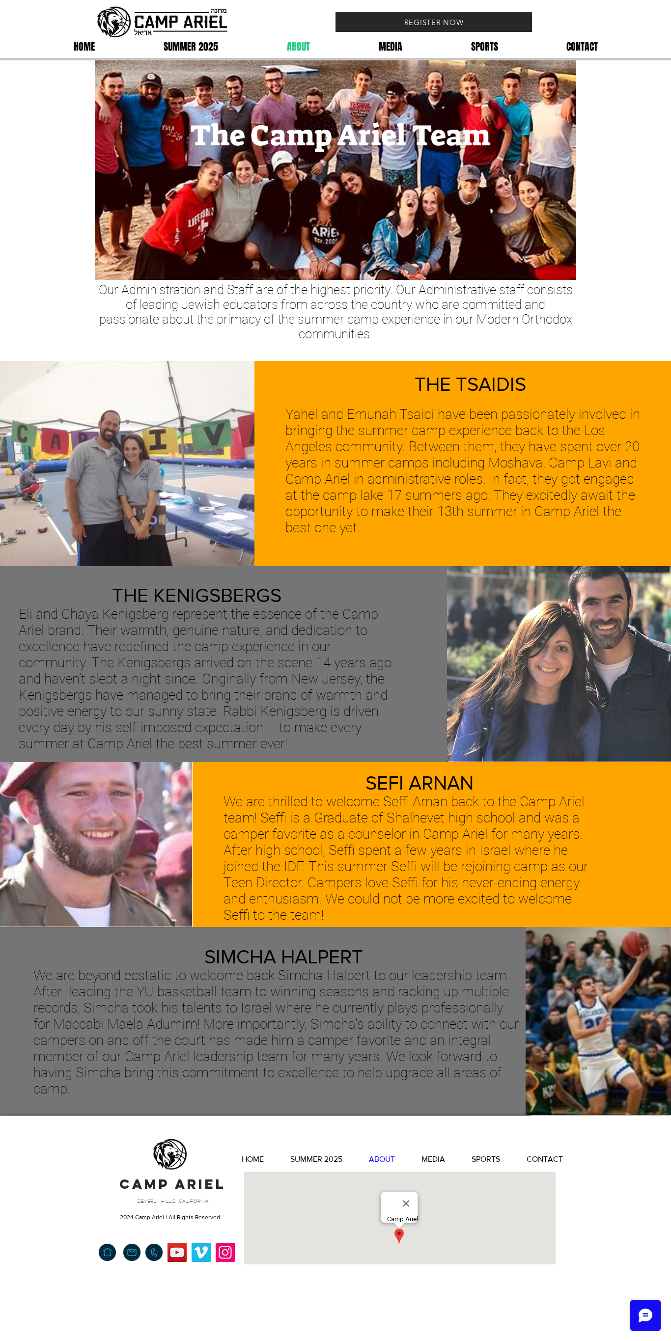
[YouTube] (177, 1252)
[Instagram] (225, 1252)
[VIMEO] (201, 1252)
